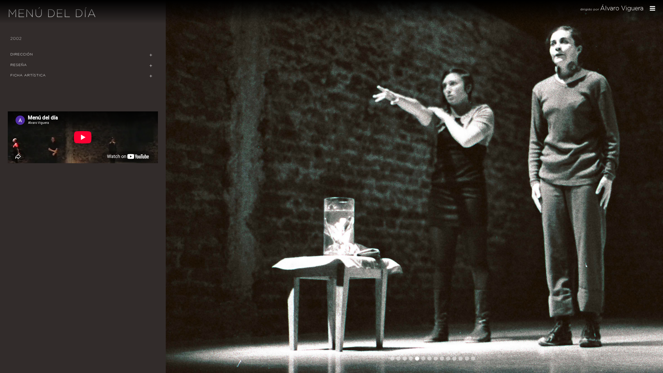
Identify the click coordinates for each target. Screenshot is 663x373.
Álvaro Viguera (622, 8)
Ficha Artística (28, 75)
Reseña (18, 65)
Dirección (21, 54)
